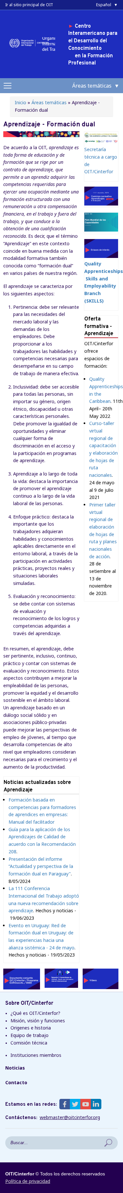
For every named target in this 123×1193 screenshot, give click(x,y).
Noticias (15, 1068)
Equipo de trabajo (29, 1035)
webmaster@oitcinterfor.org (70, 1117)
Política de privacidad (27, 1181)
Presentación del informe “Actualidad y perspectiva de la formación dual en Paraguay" (41, 866)
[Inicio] (30, 47)
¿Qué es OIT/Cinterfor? (35, 1013)
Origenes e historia (30, 1028)
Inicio (20, 102)
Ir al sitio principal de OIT (29, 4)
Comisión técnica (28, 1043)
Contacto (16, 1082)
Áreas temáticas (49, 102)
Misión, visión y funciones (37, 1020)
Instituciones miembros (35, 1055)
